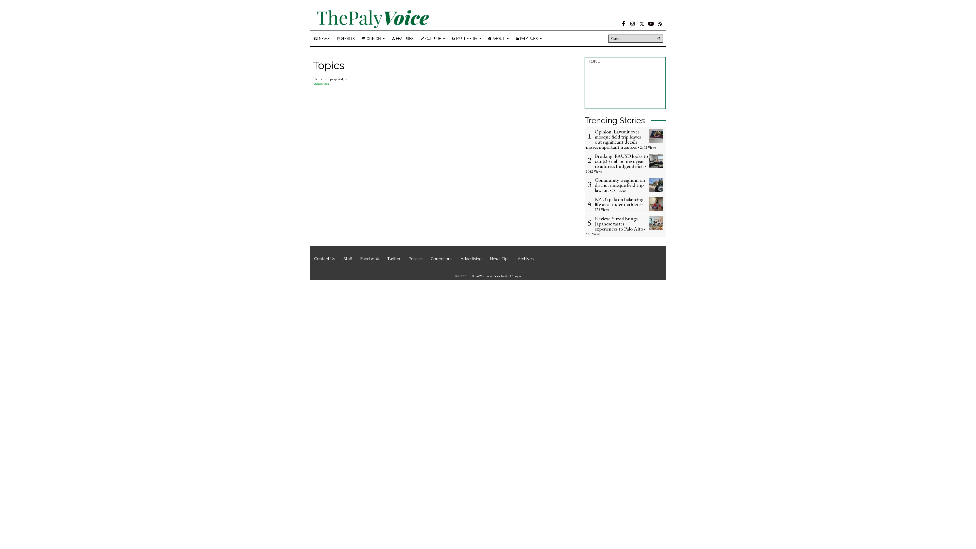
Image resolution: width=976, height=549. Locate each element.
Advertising (471, 258)
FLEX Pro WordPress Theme (483, 276)
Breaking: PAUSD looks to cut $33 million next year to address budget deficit (621, 161)
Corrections (441, 258)
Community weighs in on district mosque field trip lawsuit (620, 185)
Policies (415, 258)
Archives (526, 258)
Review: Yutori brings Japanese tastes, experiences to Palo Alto (619, 223)
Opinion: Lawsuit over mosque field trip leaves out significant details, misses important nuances (613, 139)
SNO (508, 276)
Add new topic (321, 84)
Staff (347, 258)
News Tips (500, 258)
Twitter (393, 258)
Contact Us (324, 258)
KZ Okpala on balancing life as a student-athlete (619, 202)
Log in (517, 276)
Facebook (369, 258)
